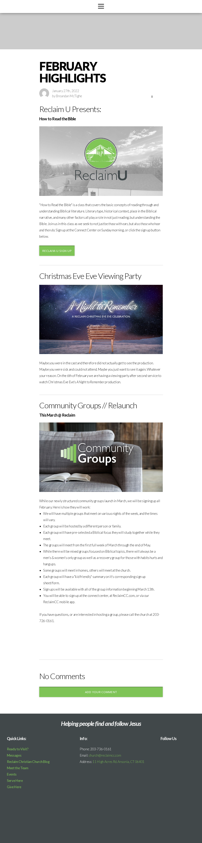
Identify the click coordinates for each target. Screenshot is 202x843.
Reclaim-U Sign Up (57, 251)
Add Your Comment (101, 692)
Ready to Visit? (17, 749)
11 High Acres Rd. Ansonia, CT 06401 (118, 762)
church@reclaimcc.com (105, 755)
